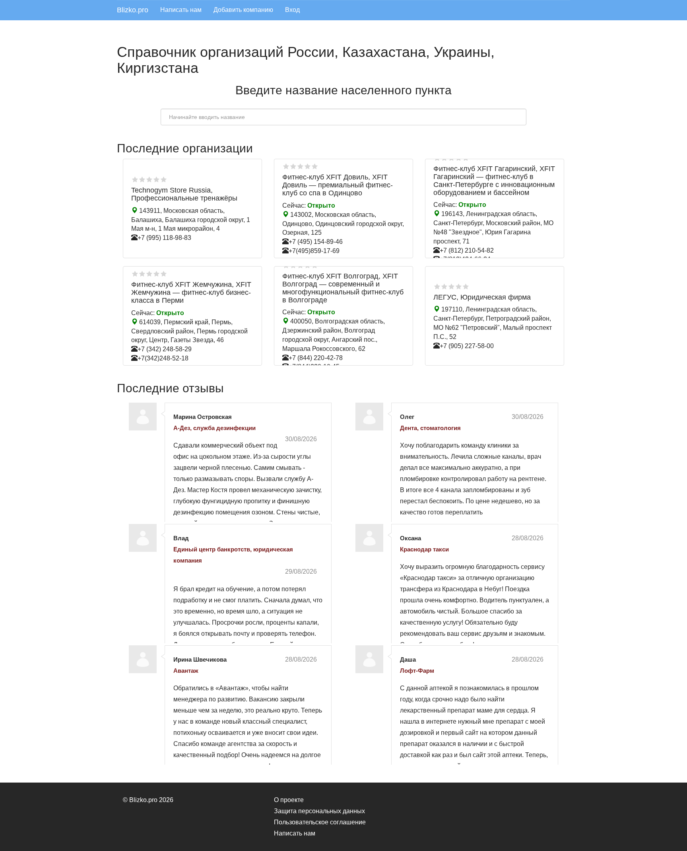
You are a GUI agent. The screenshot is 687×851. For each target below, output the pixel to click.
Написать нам (181, 9)
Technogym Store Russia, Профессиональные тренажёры (184, 194)
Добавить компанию (243, 9)
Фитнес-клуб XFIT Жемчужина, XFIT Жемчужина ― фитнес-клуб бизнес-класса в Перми (191, 292)
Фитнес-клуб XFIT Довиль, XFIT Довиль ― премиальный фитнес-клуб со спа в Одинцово (337, 185)
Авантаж (185, 670)
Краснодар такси (424, 549)
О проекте (289, 799)
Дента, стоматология (430, 428)
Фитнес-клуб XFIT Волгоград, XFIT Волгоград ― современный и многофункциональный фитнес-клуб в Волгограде (343, 288)
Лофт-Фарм (417, 670)
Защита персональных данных (319, 811)
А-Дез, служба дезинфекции (214, 428)
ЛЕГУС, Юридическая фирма (482, 297)
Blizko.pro (132, 10)
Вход (292, 9)
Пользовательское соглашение (320, 822)
